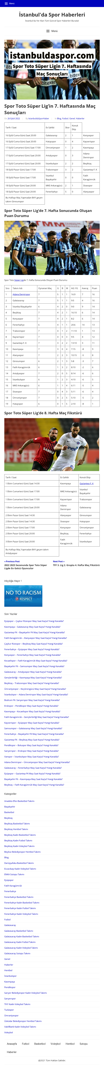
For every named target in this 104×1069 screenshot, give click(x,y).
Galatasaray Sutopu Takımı (17, 953)
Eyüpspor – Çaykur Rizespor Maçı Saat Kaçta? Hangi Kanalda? (34, 621)
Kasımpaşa (9, 981)
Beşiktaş (8, 817)
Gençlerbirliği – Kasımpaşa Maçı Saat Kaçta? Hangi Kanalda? (33, 677)
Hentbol (8, 970)
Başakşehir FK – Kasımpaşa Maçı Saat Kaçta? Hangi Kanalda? (33, 779)
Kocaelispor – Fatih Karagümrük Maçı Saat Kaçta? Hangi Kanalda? (35, 660)
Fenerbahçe (10, 891)
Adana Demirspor (21, 294)
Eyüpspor (9, 880)
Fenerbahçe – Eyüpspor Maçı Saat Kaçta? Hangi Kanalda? (31, 649)
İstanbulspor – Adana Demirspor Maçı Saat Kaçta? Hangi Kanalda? (36, 694)
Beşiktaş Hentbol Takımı (16, 829)
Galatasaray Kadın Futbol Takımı (20, 942)
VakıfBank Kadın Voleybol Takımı (20, 1026)
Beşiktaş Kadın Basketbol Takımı (20, 834)
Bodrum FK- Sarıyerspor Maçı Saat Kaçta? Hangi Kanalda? (32, 700)
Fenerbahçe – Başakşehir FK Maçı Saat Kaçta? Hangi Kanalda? (34, 733)
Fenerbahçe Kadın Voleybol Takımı (21, 913)
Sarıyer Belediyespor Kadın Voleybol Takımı (25, 992)
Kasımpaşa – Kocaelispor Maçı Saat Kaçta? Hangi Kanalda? (32, 711)
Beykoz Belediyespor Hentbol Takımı (22, 851)
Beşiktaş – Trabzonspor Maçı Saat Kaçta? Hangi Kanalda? (31, 683)
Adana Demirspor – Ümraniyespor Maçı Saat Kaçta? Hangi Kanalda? (37, 762)
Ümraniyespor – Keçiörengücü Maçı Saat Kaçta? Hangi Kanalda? (35, 688)
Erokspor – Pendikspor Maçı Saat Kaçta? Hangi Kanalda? (31, 705)
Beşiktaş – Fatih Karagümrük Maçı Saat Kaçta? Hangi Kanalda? (34, 784)
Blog (59, 118)
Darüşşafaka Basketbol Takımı (19, 863)
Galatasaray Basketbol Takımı (18, 930)
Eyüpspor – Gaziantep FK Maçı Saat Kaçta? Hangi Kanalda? (32, 773)
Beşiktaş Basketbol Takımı (17, 823)
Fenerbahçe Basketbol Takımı (18, 897)
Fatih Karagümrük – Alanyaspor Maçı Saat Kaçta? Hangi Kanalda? (35, 638)
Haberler (80, 118)
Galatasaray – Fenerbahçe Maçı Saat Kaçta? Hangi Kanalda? (33, 767)
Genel (72, 118)
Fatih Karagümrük (13, 885)
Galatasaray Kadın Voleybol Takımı (21, 947)
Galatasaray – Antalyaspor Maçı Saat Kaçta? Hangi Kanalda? (33, 671)
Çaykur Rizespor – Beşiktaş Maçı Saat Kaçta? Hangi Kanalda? (33, 643)
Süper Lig (18, 280)
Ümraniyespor (11, 1015)
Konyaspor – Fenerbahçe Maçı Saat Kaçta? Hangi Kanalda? (32, 654)
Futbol (65, 118)
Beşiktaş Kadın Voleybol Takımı (19, 846)
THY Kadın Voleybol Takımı (17, 1004)
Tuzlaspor (9, 1009)
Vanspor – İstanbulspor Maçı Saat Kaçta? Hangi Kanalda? (31, 756)
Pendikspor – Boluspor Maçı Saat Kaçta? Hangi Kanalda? (31, 745)
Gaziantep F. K (86, 483)
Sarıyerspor (10, 998)
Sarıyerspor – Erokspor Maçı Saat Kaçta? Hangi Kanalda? (31, 750)
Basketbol (9, 812)
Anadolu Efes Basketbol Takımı (19, 801)
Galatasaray (10, 925)
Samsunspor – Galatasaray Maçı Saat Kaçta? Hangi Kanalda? (33, 728)
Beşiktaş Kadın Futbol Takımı (18, 840)
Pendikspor (9, 987)
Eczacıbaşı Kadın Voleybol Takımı (20, 868)
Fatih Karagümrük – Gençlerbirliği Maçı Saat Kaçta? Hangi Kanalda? (36, 717)
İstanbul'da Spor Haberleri (52, 14)
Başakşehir (9, 806)
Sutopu (84, 1043)
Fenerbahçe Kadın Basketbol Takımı (21, 902)
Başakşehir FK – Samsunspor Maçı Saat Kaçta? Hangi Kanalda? (34, 666)
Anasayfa (12, 1043)
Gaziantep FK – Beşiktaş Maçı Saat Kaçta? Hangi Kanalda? (31, 739)
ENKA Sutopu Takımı (14, 874)
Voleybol (8, 1032)
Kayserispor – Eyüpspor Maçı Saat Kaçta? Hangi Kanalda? (31, 722)
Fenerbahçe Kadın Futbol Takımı (20, 908)
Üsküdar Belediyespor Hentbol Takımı (23, 1021)
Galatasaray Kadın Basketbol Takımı (21, 936)
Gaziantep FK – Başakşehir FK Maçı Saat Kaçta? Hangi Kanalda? (34, 632)
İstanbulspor (10, 975)
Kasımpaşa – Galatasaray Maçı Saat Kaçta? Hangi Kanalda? (32, 626)
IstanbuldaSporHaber (38, 118)
